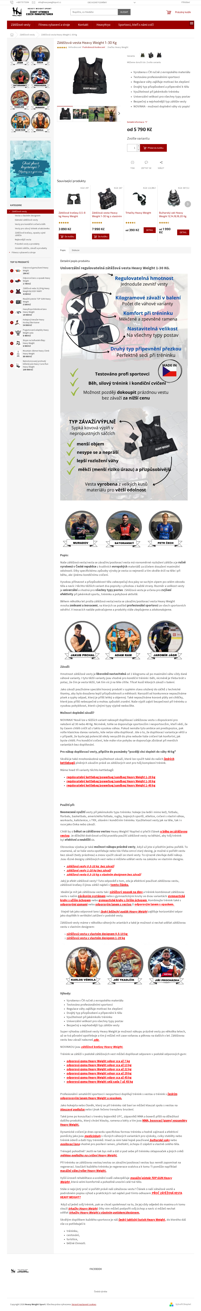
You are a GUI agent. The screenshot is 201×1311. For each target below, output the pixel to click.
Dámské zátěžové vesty (26, 220)
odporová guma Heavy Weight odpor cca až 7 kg (98, 1061)
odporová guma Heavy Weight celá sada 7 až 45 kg (100, 1082)
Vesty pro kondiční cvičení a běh (30, 224)
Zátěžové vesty (19, 211)
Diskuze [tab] (75, 250)
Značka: (117, 47)
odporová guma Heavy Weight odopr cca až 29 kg (99, 1073)
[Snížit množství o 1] (138, 150)
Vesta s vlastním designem (27, 215)
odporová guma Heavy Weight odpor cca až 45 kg (99, 1077)
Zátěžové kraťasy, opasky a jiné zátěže (30, 234)
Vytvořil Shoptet (183, 1304)
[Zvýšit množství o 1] (138, 146)
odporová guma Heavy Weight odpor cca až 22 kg (99, 1069)
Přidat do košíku (156, 147)
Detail (149, 230)
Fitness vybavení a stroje (24, 252)
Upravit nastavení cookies (84, 1304)
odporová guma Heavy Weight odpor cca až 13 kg (99, 1065)
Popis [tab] (63, 250)
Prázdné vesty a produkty (27, 244)
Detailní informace (135, 122)
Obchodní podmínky (97, 2)
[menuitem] (20, 25)
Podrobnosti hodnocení (93, 47)
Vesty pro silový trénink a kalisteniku (32, 228)
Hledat (124, 12)
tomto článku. (119, 885)
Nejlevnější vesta (23, 239)
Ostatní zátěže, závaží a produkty (31, 248)
